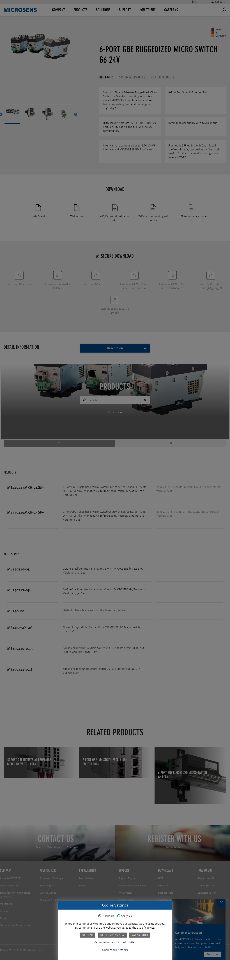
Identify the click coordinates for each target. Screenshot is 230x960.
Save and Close (139, 935)
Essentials (108, 916)
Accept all (87, 935)
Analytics (126, 916)
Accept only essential (112, 935)
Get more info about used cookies (115, 942)
